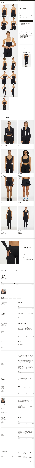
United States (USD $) (30, 453)
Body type (18, 297)
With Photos (6, 297)
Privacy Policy (20, 466)
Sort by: (30, 297)
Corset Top (19, 176)
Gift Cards (19, 456)
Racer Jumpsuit (3, 233)
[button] (31, 2)
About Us (19, 452)
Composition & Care (26, 45)
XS (20, 17)
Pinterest (30, 460)
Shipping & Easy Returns (26, 48)
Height (14, 297)
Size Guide (32, 15)
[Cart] (33, 2)
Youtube (30, 461)
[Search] (29, 2)
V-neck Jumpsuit (20, 233)
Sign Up (13, 456)
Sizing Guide (25, 457)
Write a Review (3, 280)
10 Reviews (24, 8)
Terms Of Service (14, 466)
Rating (10, 297)
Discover (19, 453)
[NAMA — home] (3, 2)
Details (26, 40)
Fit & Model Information (26, 43)
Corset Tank (3, 176)
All (2, 297)
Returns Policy (25, 456)
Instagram (30, 457)
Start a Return (25, 453)
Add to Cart (26, 21)
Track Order (25, 452)
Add (26, 71)
